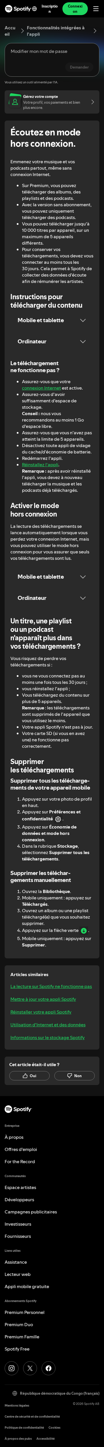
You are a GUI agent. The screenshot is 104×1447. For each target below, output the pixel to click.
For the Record (20, 1161)
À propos (14, 1137)
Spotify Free (17, 1349)
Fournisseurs (18, 1236)
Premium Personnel (24, 1312)
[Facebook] (48, 1368)
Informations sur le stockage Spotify (47, 1037)
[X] (30, 1368)
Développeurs (19, 1199)
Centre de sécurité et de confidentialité (32, 1416)
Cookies (54, 1428)
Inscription (50, 8)
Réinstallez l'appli (40, 464)
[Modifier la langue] (34, 8)
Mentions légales (17, 1405)
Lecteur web (18, 1274)
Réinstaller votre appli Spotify (40, 1012)
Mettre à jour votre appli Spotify (43, 999)
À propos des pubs (18, 1439)
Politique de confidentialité (24, 1428)
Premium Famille (22, 1336)
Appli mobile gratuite (27, 1286)
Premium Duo (19, 1324)
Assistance (16, 1262)
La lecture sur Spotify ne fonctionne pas (51, 986)
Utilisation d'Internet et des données (48, 1024)
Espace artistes (20, 1187)
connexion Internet (41, 388)
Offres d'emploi (21, 1149)
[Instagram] (11, 1368)
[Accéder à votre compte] (91, 102)
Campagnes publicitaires (31, 1211)
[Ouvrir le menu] (95, 9)
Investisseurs (18, 1224)
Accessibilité (45, 1439)
